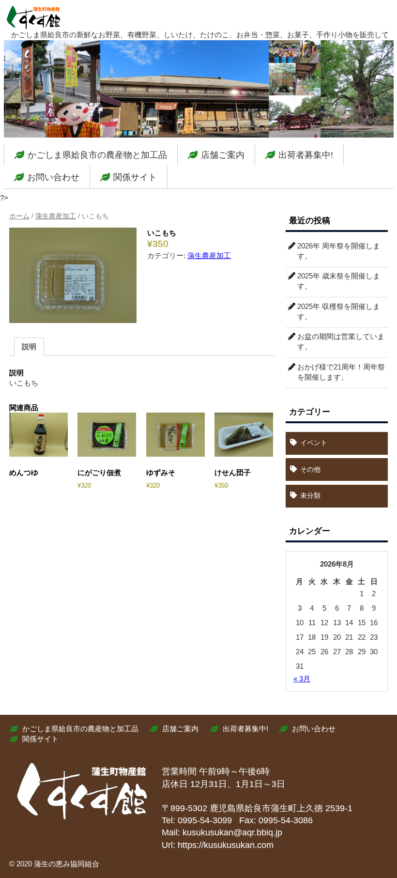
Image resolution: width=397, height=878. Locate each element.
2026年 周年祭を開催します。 (338, 251)
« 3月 (301, 679)
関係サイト (135, 177)
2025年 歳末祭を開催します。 (338, 281)
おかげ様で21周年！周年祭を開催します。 (341, 372)
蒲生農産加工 (55, 216)
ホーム (19, 216)
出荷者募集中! (305, 155)
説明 (29, 346)
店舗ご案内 (222, 155)
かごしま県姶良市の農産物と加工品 (97, 155)
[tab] (29, 347)
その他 (310, 469)
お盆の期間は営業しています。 (340, 341)
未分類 (310, 495)
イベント (313, 443)
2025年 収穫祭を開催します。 (338, 311)
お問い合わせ (53, 177)
